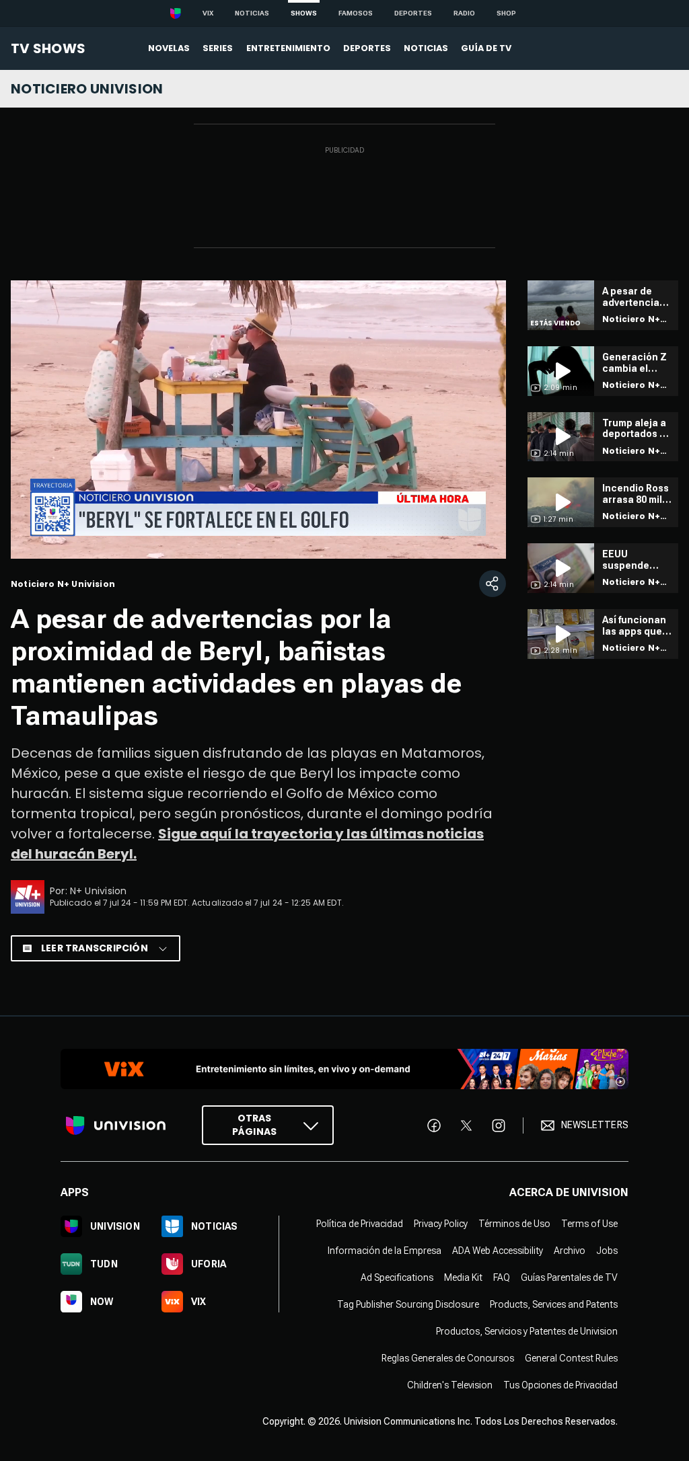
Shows (304, 13)
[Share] (492, 583)
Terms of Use (589, 1223)
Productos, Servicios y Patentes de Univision (527, 1331)
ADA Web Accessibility (497, 1250)
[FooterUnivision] (116, 1125)
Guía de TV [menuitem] (486, 48)
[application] (258, 419)
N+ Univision (98, 891)
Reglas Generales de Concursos (448, 1358)
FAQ (501, 1277)
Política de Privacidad (359, 1223)
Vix (208, 13)
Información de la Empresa (384, 1250)
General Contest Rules (571, 1358)
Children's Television (450, 1385)
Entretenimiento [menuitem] (288, 48)
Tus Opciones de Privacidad (560, 1385)
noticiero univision (87, 89)
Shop (506, 13)
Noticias (252, 13)
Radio (464, 13)
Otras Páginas (254, 1124)
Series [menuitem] (218, 48)
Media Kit (463, 1277)
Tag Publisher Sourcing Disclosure (408, 1304)
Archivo (569, 1250)
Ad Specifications (397, 1277)
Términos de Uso (514, 1223)
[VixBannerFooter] (344, 1069)
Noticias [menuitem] (426, 48)
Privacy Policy (441, 1223)
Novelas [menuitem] (169, 48)
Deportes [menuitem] (367, 48)
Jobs (607, 1250)
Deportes (413, 13)
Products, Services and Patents (554, 1304)
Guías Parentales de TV (569, 1277)
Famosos (355, 13)
